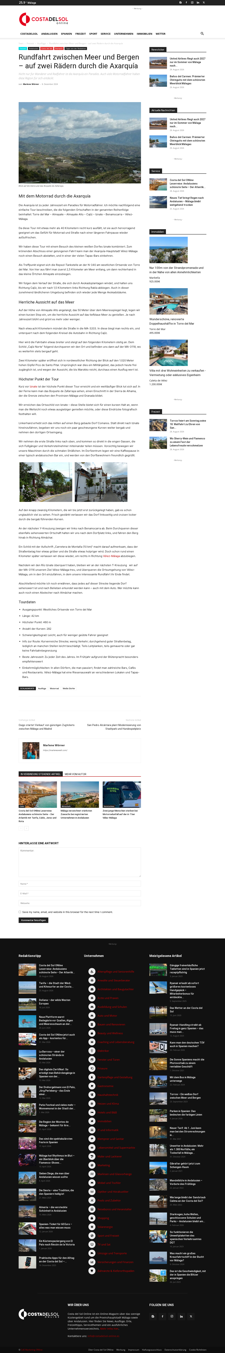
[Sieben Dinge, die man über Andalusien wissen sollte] (27, 1178)
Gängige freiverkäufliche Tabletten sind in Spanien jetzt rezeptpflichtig (187, 969)
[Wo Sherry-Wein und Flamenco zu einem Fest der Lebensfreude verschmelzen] (158, 443)
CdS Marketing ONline (32, 1349)
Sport (93, 33)
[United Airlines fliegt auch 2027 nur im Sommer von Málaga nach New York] (158, 63)
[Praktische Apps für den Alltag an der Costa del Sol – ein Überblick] (27, 1262)
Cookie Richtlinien (197, 1349)
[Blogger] (180, 2)
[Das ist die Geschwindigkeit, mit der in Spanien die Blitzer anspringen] (158, 1275)
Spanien (66, 33)
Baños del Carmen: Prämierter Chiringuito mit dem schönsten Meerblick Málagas (187, 80)
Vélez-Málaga (111, 556)
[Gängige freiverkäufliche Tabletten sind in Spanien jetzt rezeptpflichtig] (158, 970)
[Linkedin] (198, 2)
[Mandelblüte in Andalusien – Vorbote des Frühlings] (158, 1185)
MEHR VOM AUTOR (75, 774)
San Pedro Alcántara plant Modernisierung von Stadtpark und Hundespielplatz (114, 727)
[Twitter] (203, 2)
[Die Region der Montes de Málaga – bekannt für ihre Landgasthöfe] (27, 1126)
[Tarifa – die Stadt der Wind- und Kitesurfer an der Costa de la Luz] (27, 987)
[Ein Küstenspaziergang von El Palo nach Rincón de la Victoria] (27, 1245)
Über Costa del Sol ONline (101, 1349)
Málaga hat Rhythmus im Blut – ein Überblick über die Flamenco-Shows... (57, 1159)
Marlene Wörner (31, 84)
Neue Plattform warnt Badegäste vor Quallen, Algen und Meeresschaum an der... (56, 1020)
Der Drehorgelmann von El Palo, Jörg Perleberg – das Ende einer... (57, 1091)
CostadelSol (29, 33)
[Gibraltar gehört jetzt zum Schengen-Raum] (158, 1168)
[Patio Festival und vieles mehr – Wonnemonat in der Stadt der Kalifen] (27, 1109)
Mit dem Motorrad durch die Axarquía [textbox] (55, 196)
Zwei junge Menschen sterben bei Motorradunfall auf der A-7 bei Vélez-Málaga (120, 814)
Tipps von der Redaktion (76, 48)
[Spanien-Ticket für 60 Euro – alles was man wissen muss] (27, 1228)
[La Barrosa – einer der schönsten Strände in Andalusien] (27, 1056)
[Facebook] (186, 2)
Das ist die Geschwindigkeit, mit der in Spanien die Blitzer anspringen (188, 1275)
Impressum (133, 1349)
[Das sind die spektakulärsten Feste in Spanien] (27, 1143)
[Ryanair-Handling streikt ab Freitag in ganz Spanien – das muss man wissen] (158, 1029)
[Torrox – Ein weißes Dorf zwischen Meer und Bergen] (158, 1098)
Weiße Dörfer (69, 688)
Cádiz (22, 806)
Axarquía (59, 48)
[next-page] (26, 828)
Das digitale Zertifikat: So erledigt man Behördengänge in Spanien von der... (57, 1073)
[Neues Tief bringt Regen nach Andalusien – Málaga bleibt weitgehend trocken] (158, 202)
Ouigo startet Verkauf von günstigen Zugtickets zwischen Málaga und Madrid (47, 727)
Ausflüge (41, 43)
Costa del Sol (46, 48)
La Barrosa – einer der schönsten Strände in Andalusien (52, 1055)
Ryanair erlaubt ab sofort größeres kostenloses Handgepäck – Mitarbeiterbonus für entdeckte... (184, 990)
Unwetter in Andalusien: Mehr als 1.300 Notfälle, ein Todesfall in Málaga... (187, 1149)
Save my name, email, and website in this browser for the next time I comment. (67, 911)
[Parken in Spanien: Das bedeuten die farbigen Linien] (158, 1115)
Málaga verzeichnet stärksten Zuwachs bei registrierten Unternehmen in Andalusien (76, 814)
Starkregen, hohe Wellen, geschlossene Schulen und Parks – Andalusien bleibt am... (187, 1218)
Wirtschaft (66, 806)
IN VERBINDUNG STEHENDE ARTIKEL (41, 774)
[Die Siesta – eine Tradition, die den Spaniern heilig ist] (27, 1195)
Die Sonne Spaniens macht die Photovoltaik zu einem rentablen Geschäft (187, 1063)
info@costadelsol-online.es (103, 1336)
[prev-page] (21, 828)
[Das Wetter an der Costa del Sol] (158, 1012)
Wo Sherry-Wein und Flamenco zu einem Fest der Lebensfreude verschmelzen (187, 442)
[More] (91, 92)
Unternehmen (123, 33)
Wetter (160, 33)
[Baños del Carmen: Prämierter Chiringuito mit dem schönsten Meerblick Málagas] (158, 81)
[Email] (83, 92)
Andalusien (49, 33)
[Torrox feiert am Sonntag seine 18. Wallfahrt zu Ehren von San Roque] (158, 425)
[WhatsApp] (67, 92)
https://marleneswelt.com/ (55, 750)
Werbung (120, 1349)
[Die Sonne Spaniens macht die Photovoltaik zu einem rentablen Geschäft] (158, 1064)
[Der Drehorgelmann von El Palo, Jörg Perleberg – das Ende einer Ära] (27, 1091)
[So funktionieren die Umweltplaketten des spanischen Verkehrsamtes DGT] (158, 1236)
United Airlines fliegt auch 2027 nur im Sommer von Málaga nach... (187, 62)
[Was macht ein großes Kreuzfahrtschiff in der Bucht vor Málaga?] (158, 1258)
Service (106, 33)
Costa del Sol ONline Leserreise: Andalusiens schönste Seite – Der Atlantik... (188, 184)
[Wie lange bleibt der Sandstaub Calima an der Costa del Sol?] (158, 1202)
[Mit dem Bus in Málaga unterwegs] (158, 1082)
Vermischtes (109, 806)
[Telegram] (75, 92)
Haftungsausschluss (152, 1349)
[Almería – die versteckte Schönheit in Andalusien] (27, 1211)
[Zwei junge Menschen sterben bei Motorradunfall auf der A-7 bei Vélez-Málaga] (122, 794)
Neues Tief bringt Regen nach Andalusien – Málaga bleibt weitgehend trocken (187, 201)
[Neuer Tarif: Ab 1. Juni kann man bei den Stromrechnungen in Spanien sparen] (158, 1132)
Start (21, 43)
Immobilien (144, 33)
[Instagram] (192, 2)
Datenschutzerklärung (175, 1349)
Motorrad (54, 688)
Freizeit (80, 33)
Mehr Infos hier (109, 1328)
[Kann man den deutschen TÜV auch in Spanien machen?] (158, 1047)
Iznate (33, 386)
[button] (202, 34)
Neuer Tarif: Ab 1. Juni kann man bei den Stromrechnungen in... (187, 1131)
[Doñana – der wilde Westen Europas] (27, 1004)
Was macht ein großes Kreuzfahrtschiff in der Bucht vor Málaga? (187, 1257)
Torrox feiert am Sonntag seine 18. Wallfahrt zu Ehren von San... (188, 424)
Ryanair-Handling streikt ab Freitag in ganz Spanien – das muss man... (186, 1028)
